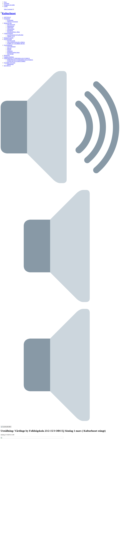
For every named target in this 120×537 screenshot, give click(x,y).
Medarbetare (10, 64)
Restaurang (7, 55)
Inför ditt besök (11, 24)
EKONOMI (10, 54)
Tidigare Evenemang (12, 21)
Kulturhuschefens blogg (13, 52)
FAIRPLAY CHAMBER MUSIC (16, 43)
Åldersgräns (10, 27)
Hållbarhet (10, 51)
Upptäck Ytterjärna (9, 57)
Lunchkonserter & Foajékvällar (15, 35)
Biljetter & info (8, 23)
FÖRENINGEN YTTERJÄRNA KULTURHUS (17, 58)
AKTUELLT (7, 17)
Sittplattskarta (10, 26)
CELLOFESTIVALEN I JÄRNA (16, 42)
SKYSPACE (7, 65)
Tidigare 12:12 (11, 36)
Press (5, 2)
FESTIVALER (8, 39)
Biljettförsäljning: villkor (13, 32)
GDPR (6, 6)
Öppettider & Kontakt (9, 62)
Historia (9, 49)
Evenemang (7, 18)
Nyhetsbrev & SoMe (9, 5)
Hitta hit (9, 48)
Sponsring (6, 3)
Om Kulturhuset (8, 45)
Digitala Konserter (8, 37)
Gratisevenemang (8, 33)
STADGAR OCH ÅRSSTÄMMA (16, 61)
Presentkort (10, 30)
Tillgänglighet (10, 29)
